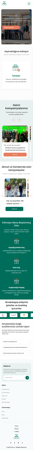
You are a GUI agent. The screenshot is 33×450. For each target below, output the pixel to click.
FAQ (3, 411)
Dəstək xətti (5, 418)
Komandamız (6, 392)
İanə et (15, 154)
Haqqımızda (5, 389)
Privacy (17, 429)
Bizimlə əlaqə (6, 402)
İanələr (4, 399)
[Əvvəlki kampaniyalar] (2, 195)
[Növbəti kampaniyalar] (30, 195)
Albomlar (4, 396)
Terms (16, 426)
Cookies (16, 431)
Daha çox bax (9, 27)
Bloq (3, 415)
